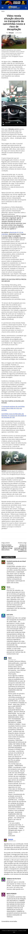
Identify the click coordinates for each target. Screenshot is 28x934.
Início (2, 11)
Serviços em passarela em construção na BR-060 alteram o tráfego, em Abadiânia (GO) (20, 548)
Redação (11, 33)
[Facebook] (2, 535)
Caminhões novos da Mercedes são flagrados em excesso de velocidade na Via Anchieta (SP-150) (13, 415)
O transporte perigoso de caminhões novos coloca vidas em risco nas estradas (13, 408)
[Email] (13, 535)
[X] (6, 535)
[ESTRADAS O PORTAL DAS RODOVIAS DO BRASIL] (14, 7)
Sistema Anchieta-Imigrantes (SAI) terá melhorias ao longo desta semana (7, 547)
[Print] (16, 535)
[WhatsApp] (9, 535)
